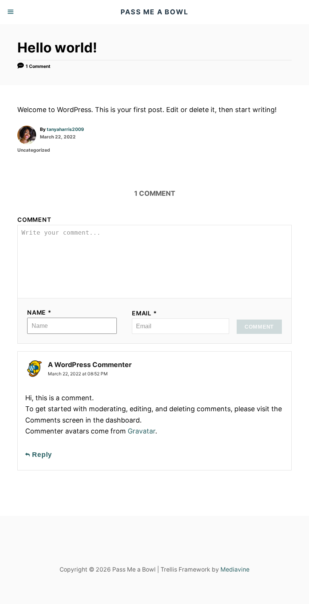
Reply (41, 454)
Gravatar (141, 431)
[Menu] (11, 12)
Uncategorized (33, 150)
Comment (34, 219)
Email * (144, 313)
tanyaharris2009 (65, 129)
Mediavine (234, 569)
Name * (39, 312)
